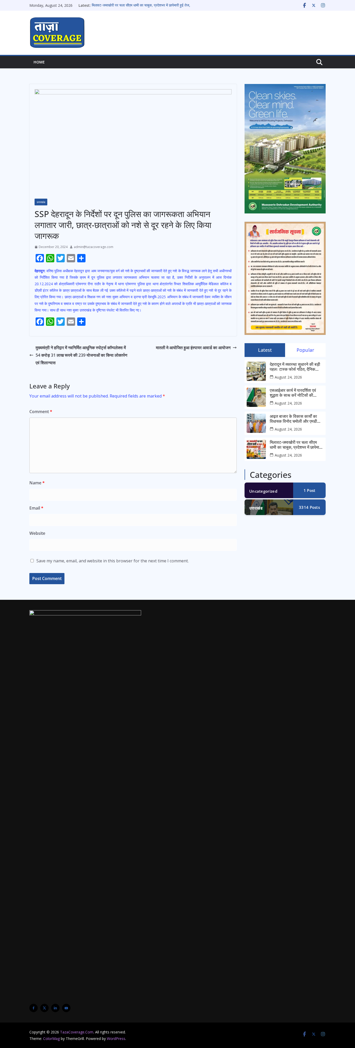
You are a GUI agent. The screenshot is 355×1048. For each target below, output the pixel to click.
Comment (40, 411)
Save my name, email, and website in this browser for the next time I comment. (112, 561)
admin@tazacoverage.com (93, 247)
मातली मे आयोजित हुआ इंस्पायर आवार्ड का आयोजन (193, 347)
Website (37, 533)
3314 (309, 507)
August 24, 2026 (288, 377)
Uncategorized (263, 491)
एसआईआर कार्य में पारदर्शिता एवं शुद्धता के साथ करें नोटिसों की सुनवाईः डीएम (293, 393)
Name (37, 483)
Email (36, 508)
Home (39, 62)
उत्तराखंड (41, 202)
